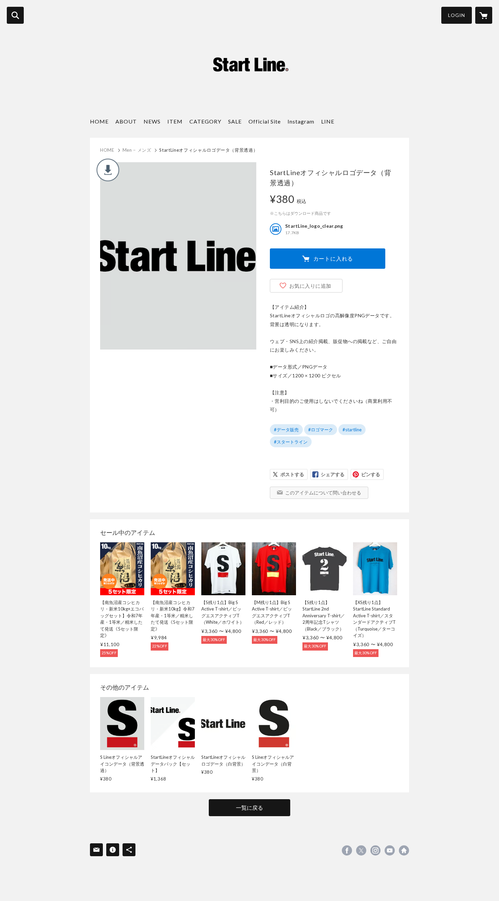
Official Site (264, 121)
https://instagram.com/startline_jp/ (375, 850)
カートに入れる (333, 258)
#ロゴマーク (320, 429)
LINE (327, 121)
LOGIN (456, 15)
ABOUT (126, 121)
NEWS (152, 121)
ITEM (175, 121)
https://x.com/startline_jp (361, 850)
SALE (235, 121)
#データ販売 (286, 429)
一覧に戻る (249, 807)
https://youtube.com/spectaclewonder (390, 850)
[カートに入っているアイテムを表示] (483, 15)
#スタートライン (291, 442)
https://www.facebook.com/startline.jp (347, 850)
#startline (352, 429)
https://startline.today (404, 850)
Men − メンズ (137, 150)
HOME (99, 121)
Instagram (301, 121)
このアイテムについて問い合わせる (323, 492)
